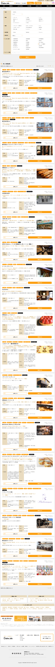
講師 (14, 20)
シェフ (40, 17)
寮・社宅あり (41, 42)
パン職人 (27, 17)
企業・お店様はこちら (47, 637)
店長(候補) (28, 19)
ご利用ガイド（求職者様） (50, 0)
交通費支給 (15, 43)
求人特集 (29, 6)
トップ (17, 635)
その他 (27, 22)
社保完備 (27, 42)
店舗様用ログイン (51, 646)
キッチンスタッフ (16, 22)
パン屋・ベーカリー (16, 27)
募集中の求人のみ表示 (40, 66)
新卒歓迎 (27, 49)
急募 (27, 40)
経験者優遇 (28, 38)
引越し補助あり (41, 47)
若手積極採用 (41, 38)
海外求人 (14, 12)
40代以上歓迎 (15, 40)
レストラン (28, 29)
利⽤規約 (26, 646)
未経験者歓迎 (15, 38)
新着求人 (11, 6)
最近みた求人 (49, 6)
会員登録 (38, 3)
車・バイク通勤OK (42, 43)
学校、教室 (15, 29)
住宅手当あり (28, 47)
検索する (27, 57)
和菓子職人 (41, 19)
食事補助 (27, 43)
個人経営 (40, 45)
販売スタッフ (15, 19)
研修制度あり (15, 42)
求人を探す (24, 3)
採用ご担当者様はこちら (47, 3)
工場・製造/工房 (29, 27)
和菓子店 (40, 27)
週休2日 (27, 45)
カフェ (40, 25)
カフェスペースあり (16, 49)
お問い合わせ (18, 3)
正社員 (14, 32)
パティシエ (15, 17)
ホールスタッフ (28, 20)
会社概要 (22, 646)
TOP (4, 6)
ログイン (31, 3)
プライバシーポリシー (31, 646)
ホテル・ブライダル (29, 25)
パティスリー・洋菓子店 (17, 25)
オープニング (15, 47)
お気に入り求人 (39, 6)
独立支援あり (15, 45)
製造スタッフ (41, 20)
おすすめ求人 (20, 6)
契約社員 (27, 32)
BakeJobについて (41, 0)
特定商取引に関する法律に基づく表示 (41, 646)
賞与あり (40, 40)
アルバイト (41, 32)
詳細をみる (40, 88)
